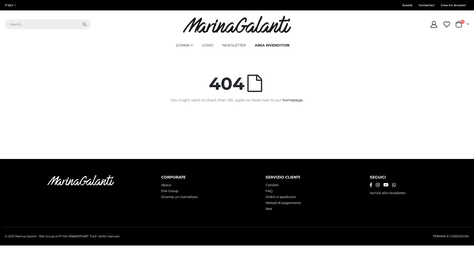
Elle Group (169, 191)
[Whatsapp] (394, 185)
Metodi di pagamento (283, 203)
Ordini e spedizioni (281, 197)
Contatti (272, 185)
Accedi (407, 5)
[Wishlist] (447, 24)
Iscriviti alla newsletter (388, 193)
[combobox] (48, 24)
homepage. (292, 100)
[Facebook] (371, 185)
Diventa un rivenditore (179, 197)
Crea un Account (453, 5)
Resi (269, 209)
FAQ (269, 191)
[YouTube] (385, 185)
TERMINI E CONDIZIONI (451, 236)
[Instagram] (378, 185)
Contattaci (426, 5)
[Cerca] (84, 24)
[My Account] (433, 24)
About (166, 185)
